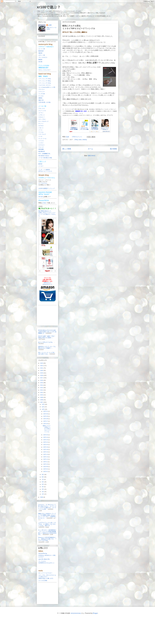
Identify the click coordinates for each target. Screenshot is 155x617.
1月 (43, 494)
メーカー (41, 166)
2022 (41, 365)
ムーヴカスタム (42, 183)
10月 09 (45, 466)
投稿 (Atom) (91, 155)
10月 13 (45, 457)
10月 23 (45, 439)
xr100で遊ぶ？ (49, 7)
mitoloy (84, 139)
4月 (43, 486)
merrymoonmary (76, 613)
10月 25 (45, 434)
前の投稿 (113, 149)
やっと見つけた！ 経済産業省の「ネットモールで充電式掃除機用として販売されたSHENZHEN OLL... (47, 532)
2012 (41, 390)
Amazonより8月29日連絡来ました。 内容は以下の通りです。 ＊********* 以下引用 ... (47, 539)
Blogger (95, 613)
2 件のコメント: (77, 136)
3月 (43, 489)
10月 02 (45, 469)
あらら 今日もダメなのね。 (46, 342)
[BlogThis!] (89, 137)
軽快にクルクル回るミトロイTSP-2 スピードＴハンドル (47, 428)
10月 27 (45, 421)
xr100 (49, 25)
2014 (41, 385)
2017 (41, 377)
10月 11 (45, 461)
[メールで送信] (88, 137)
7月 (43, 479)
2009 (41, 397)
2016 (41, 380)
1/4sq (76, 139)
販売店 (40, 164)
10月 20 (45, 444)
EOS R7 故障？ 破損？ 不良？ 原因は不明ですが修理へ (46, 336)
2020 (41, 370)
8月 (43, 477)
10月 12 (45, 459)
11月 (43, 406)
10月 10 (45, 464)
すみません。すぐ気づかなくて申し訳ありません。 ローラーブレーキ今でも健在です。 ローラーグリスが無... (47, 507)
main (80, 139)
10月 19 (45, 447)
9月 (43, 474)
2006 (41, 497)
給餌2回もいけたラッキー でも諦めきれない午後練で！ (47, 347)
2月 (43, 491)
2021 (41, 368)
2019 (41, 373)
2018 (41, 375)
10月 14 (45, 454)
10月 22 (45, 442)
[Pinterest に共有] (94, 137)
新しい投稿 (66, 149)
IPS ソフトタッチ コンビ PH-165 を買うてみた (46, 353)
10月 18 (45, 449)
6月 (43, 482)
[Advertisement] (47, 315)
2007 (41, 402)
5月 (43, 484)
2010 (41, 395)
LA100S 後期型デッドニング (46, 188)
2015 (41, 382)
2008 (41, 400)
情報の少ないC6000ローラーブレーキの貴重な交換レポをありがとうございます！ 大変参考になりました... (47, 516)
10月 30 (45, 414)
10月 (43, 409)
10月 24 (45, 437)
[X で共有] (91, 137)
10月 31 (45, 411)
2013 (41, 387)
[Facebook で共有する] (93, 137)
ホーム (90, 149)
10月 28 (45, 418)
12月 (43, 404)
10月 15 (45, 452)
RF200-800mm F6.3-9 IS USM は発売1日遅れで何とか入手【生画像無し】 (47, 332)
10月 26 (45, 423)
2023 (41, 363)
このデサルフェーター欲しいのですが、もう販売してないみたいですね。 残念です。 (47, 524)
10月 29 (45, 416)
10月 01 (45, 471)
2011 (41, 392)
